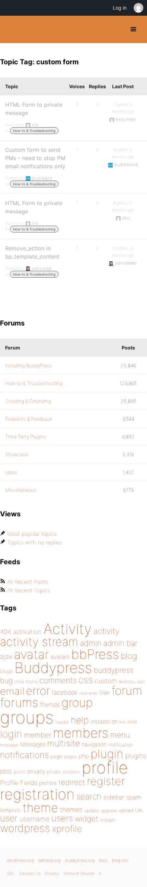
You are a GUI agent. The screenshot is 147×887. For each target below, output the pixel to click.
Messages (32, 744)
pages (70, 756)
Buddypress (53, 667)
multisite (63, 743)
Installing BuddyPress (28, 365)
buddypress (114, 670)
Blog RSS (120, 860)
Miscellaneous (20, 490)
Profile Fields (18, 783)
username (34, 819)
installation (104, 721)
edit (141, 681)
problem (71, 772)
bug (6, 680)
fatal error (88, 693)
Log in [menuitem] (119, 8)
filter (104, 693)
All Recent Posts (27, 581)
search (89, 796)
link (122, 722)
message (9, 744)
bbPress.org (49, 860)
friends (50, 704)
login (11, 734)
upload (126, 810)
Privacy (52, 873)
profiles (48, 783)
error (38, 691)
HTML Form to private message (33, 108)
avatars (60, 656)
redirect (71, 782)
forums (19, 702)
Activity (67, 628)
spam (133, 797)
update (91, 810)
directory (127, 681)
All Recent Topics (28, 590)
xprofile (67, 828)
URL (139, 810)
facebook (65, 692)
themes (71, 810)
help (80, 720)
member (37, 734)
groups (27, 717)
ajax (6, 656)
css (85, 680)
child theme (26, 681)
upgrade (109, 810)
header (62, 722)
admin (91, 643)
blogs (6, 671)
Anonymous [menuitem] (138, 8)
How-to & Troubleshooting (34, 131)
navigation (94, 744)
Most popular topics (32, 533)
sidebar (113, 797)
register (106, 781)
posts (20, 772)
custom (106, 681)
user (9, 818)
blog (129, 656)
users (62, 818)
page (57, 756)
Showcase (16, 454)
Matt (103, 860)
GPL (11, 873)
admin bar (120, 643)
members (80, 733)
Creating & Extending (28, 401)
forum (126, 691)
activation (27, 632)
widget (86, 818)
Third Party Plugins (25, 436)
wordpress (25, 828)
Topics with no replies (34, 542)
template (10, 810)
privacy (36, 771)
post (6, 771)
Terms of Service (78, 873)
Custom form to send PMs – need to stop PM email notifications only (35, 158)
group (77, 702)
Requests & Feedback (28, 419)
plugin (107, 753)
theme (40, 807)
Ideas (11, 472)
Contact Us (30, 873)
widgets (108, 819)
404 (5, 632)
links (132, 722)
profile (105, 768)
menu (120, 735)
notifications (24, 755)
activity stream (39, 642)
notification (120, 745)
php (84, 755)
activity (106, 631)
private (54, 772)
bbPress (95, 654)
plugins (135, 756)
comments (58, 680)
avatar (31, 654)
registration (37, 794)
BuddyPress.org (11, 29)
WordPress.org (20, 860)
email (12, 691)
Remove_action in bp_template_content (32, 252)
